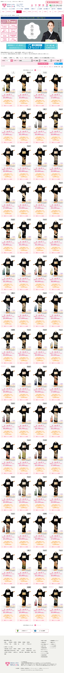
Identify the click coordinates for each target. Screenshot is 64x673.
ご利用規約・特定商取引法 (24, 668)
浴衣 (23, 643)
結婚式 (19, 648)
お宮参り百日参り (8, 652)
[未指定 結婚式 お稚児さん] (26, 61)
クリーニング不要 (20, 8)
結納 (18, 650)
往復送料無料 (27, 8)
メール (41, 665)
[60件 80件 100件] (60, 67)
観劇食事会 (27, 652)
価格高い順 (46, 66)
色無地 (28, 642)
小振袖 (15, 643)
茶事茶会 (21, 652)
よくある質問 (39, 8)
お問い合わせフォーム (46, 665)
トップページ (53, 647)
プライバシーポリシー (34, 668)
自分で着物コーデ (47, 8)
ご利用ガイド (33, 8)
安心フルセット (5, 8)
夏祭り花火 (33, 652)
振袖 (5, 642)
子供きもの (29, 643)
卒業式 (15, 648)
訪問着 (15, 642)
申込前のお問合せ (47, 6)
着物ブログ (53, 642)
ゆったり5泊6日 (12, 8)
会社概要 (17, 668)
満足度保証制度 (44, 656)
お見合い (23, 650)
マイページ (43, 6)
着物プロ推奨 (44, 640)
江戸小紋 (6, 643)
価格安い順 (51, 66)
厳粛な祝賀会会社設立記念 (9, 650)
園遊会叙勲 (29, 648)
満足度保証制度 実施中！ (54, 2)
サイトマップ (46, 668)
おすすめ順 (41, 66)
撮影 (5, 654)
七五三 (34, 650)
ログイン (32, 6)
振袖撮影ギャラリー (55, 640)
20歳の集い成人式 (8, 648)
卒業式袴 (10, 642)
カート (36, 6)
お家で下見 (53, 8)
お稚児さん (15, 652)
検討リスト (39, 6)
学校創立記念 (29, 650)
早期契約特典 (59, 8)
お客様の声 (43, 642)
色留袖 (24, 642)
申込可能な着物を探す (43, 63)
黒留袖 (19, 642)
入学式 (23, 648)
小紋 (10, 643)
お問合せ (40, 668)
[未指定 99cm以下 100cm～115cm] (48, 61)
